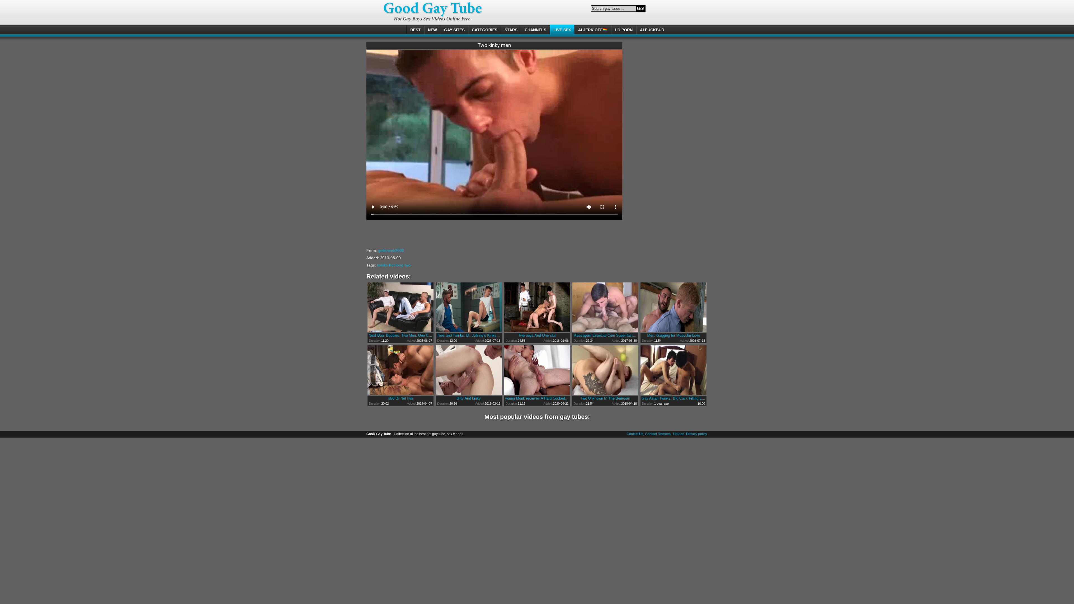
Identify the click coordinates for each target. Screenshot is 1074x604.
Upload (678, 434)
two (407, 265)
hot (392, 265)
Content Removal (658, 434)
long (399, 265)
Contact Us (634, 434)
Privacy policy (696, 434)
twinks (382, 265)
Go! (640, 8)
